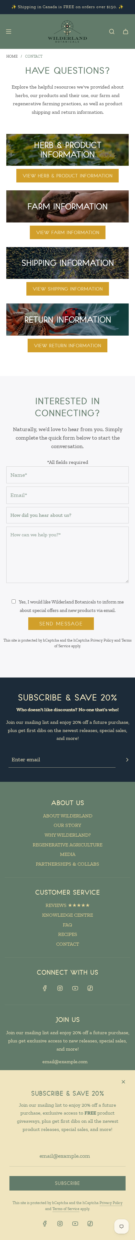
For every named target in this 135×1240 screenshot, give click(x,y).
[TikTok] (90, 988)
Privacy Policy (101, 640)
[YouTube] (75, 988)
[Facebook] (45, 988)
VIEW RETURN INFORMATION (67, 345)
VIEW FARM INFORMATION (67, 232)
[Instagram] (60, 988)
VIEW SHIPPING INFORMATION (68, 288)
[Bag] (125, 31)
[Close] (123, 1082)
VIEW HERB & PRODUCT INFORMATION (67, 175)
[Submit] (127, 760)
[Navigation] (17, 31)
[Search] (112, 31)
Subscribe (67, 1183)
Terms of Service (65, 1209)
